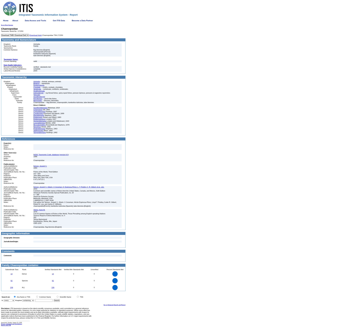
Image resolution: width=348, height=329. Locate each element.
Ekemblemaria (38, 115)
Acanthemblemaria (40, 108)
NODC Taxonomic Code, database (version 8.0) (51, 155)
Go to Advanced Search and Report (114, 305)
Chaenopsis (37, 110)
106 (11, 287)
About (15, 20)
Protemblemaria (39, 129)
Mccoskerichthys (39, 125)
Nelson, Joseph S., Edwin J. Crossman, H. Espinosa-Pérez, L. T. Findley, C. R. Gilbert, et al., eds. (68, 187)
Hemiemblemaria (39, 121)
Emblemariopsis (39, 119)
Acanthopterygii (39, 97)
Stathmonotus (38, 131)
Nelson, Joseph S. (40, 166)
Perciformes (37, 99)
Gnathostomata (39, 91)
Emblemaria (37, 117)
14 (12, 274)
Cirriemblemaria (39, 112)
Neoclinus (37, 127)
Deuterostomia (38, 85)
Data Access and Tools (35, 20)
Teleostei (36, 95)
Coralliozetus (38, 113)
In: (2, 300)
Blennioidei (37, 101)
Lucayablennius (39, 123)
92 (12, 281)
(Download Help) (35, 35)
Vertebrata (37, 89)
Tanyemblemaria (39, 133)
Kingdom (18, 300)
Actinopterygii (38, 93)
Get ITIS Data (59, 20)
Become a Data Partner (82, 20)
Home (5, 20)
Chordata (36, 87)
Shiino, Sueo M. (39, 210)
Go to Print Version (7, 25)
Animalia (36, 82)
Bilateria (36, 83)
